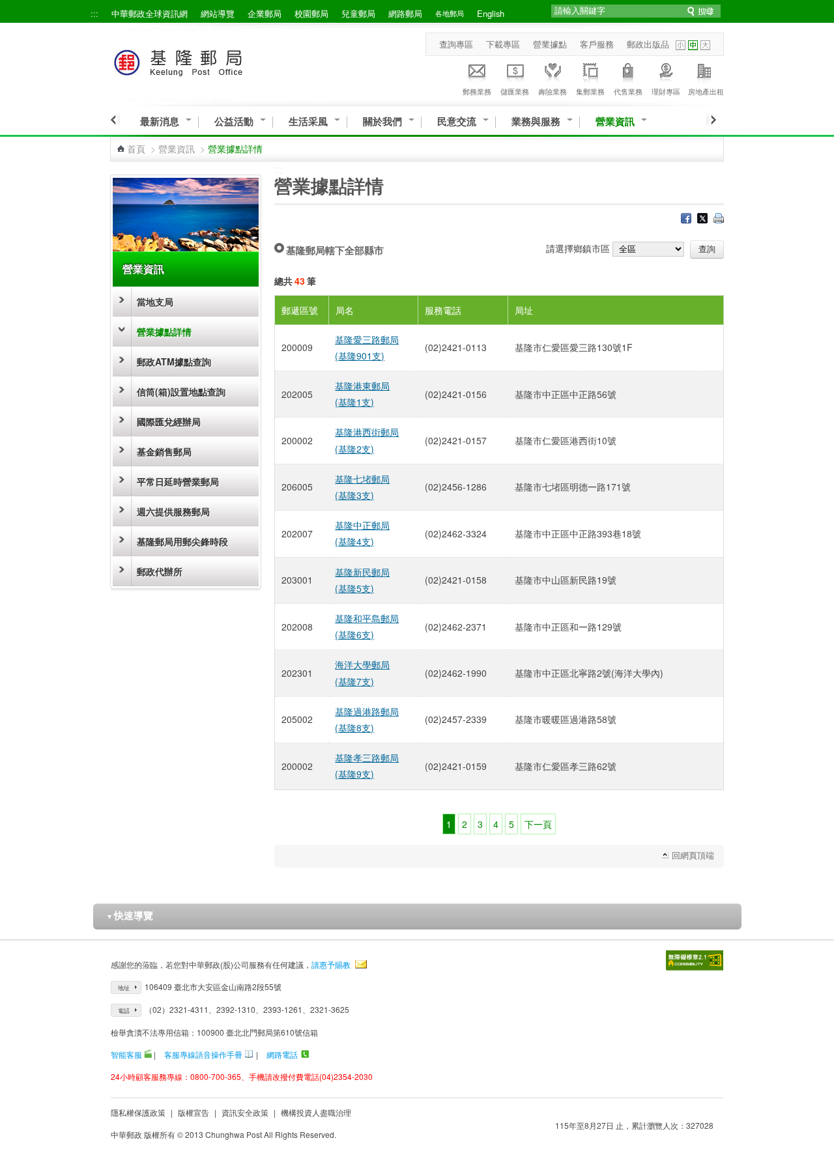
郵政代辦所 (159, 571)
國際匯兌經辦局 (169, 421)
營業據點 (550, 44)
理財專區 (666, 91)
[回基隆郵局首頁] (202, 60)
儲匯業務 (514, 91)
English (490, 13)
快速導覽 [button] (129, 915)
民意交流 (456, 121)
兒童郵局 (358, 13)
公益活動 (233, 121)
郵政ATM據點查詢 (174, 361)
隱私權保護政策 (138, 1112)
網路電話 (282, 1054)
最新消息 (159, 121)
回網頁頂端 (693, 855)
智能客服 (126, 1054)
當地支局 (155, 301)
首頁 (136, 148)
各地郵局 (449, 13)
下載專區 (503, 44)
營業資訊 (615, 121)
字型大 (705, 45)
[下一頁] (711, 119)
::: (94, 13)
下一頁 (538, 823)
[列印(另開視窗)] (718, 219)
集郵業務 (590, 91)
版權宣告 (193, 1112)
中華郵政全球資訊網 (149, 13)
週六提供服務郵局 (173, 511)
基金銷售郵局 (164, 451)
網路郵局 (405, 13)
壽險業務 (552, 91)
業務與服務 (535, 121)
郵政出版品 (648, 44)
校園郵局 (311, 13)
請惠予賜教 (331, 964)
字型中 (693, 45)
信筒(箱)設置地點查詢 (181, 391)
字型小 (680, 45)
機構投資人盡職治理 (316, 1112)
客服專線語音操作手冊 (203, 1054)
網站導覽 (218, 13)
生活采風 (308, 121)
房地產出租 (706, 91)
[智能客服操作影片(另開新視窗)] (148, 1054)
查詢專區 (456, 44)
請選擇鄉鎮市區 (578, 248)
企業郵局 (264, 13)
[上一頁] (115, 119)
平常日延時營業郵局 (178, 481)
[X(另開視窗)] (702, 219)
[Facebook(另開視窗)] (686, 219)
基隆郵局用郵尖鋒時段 (182, 541)
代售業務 (628, 91)
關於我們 (382, 121)
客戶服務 (597, 44)
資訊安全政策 (245, 1112)
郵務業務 (477, 91)
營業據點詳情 (164, 331)
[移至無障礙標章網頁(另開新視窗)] (694, 960)
